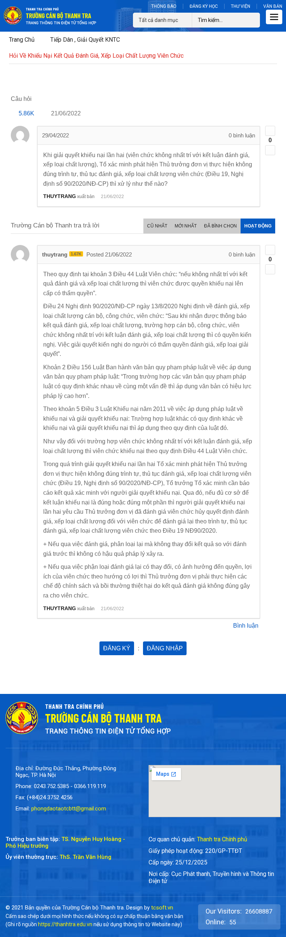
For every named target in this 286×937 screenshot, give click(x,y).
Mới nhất (186, 226)
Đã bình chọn (220, 226)
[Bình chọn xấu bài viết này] (270, 150)
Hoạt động (257, 226)
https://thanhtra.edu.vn (65, 924)
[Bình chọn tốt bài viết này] (270, 131)
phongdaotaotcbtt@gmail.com (68, 808)
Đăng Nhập (165, 648)
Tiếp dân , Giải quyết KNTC (85, 39)
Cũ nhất (157, 226)
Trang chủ (22, 39)
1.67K (76, 254)
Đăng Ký (116, 648)
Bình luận (245, 625)
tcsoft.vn (162, 907)
